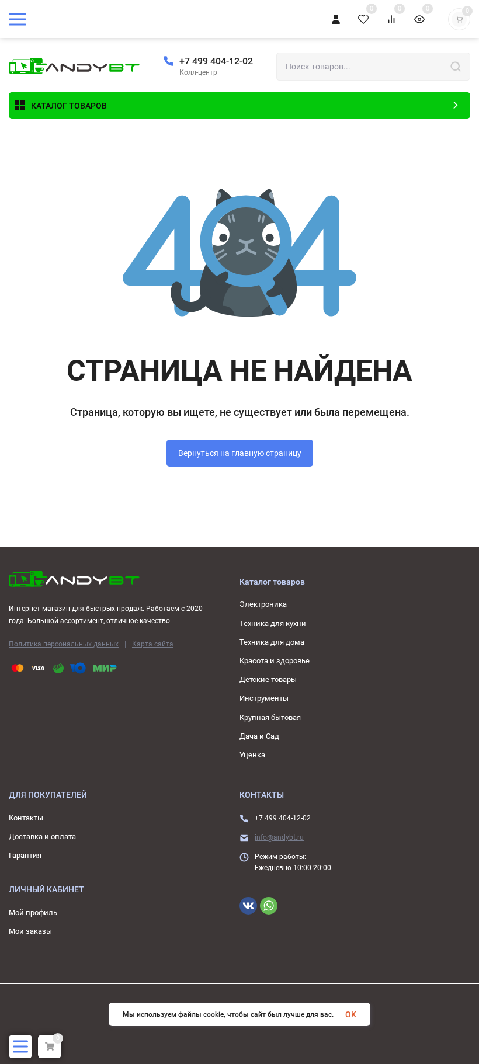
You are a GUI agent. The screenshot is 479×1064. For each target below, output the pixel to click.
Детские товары (268, 679)
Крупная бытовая (270, 717)
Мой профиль (33, 912)
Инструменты (264, 698)
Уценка (252, 754)
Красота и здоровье (274, 660)
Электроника (263, 604)
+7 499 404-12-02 (216, 61)
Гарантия (25, 855)
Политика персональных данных (64, 644)
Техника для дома (271, 642)
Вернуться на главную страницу (239, 453)
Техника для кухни (272, 623)
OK (350, 1014)
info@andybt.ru (279, 837)
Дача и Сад (259, 736)
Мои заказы (30, 931)
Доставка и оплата (42, 836)
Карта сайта (152, 644)
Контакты (26, 817)
